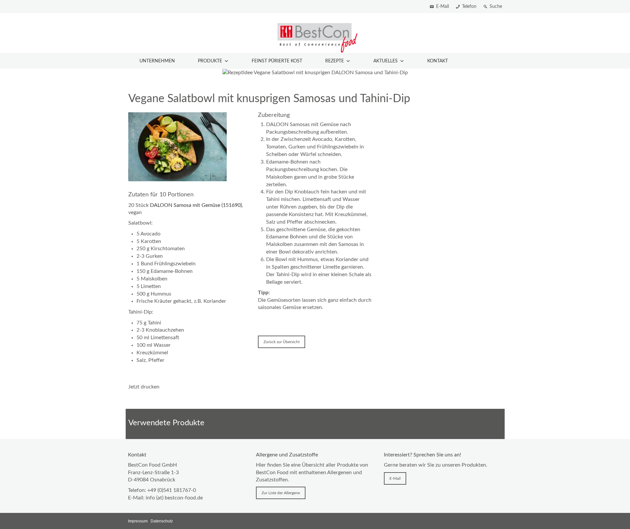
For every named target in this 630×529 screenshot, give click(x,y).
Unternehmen (157, 61)
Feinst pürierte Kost (277, 61)
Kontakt (437, 61)
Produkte (210, 61)
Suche (496, 6)
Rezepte (334, 61)
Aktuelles (385, 61)
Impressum (138, 521)
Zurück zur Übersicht (281, 342)
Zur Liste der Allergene (281, 493)
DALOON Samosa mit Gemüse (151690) (196, 205)
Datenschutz (162, 521)
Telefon (469, 6)
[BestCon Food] (315, 37)
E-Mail (442, 6)
